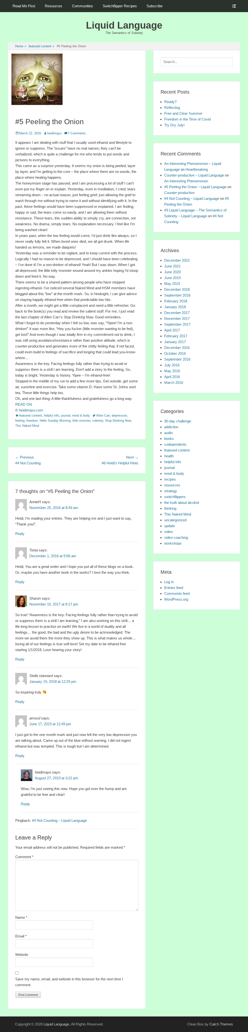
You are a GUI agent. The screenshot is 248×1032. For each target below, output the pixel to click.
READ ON (23, 404)
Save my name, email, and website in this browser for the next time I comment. (69, 982)
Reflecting (172, 107)
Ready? (170, 102)
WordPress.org (176, 599)
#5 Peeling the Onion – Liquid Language (195, 187)
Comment (24, 857)
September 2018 (177, 295)
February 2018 (175, 301)
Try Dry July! (174, 125)
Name (21, 917)
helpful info (51, 415)
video (168, 532)
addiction (171, 427)
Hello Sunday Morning (55, 420)
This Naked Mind (27, 425)
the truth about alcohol (181, 502)
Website (21, 954)
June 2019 (172, 278)
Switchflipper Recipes (120, 6)
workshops (173, 543)
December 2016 (177, 348)
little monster (81, 420)
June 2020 (172, 272)
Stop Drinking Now (118, 420)
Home (20, 46)
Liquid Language (124, 25)
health (169, 456)
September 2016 (177, 359)
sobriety (97, 420)
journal (65, 415)
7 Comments (77, 133)
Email (21, 936)
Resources (53, 6)
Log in (169, 582)
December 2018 (177, 289)
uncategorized (175, 520)
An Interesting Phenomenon (186, 181)
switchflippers (175, 497)
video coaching (176, 537)
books (169, 438)
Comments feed (177, 593)
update (169, 526)
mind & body (81, 415)
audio (168, 433)
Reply (19, 534)
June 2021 (172, 266)
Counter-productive (179, 193)
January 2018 (175, 307)
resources (172, 485)
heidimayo (54, 133)
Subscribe (155, 6)
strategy (170, 491)
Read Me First (24, 6)
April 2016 (172, 377)
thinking (170, 508)
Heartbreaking (197, 169)
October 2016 (175, 353)
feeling (19, 420)
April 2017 (172, 330)
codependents (175, 444)
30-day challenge (177, 421)
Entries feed (173, 588)
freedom (32, 420)
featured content (41, 46)
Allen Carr (103, 415)
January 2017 (175, 342)
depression (119, 415)
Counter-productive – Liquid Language (194, 175)
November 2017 (177, 318)
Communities (82, 6)
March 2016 (173, 382)
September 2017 (177, 324)
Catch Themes (221, 1024)
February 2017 (175, 336)
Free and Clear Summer (183, 113)
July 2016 (171, 365)
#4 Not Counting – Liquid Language (59, 820)
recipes (170, 479)
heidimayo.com (31, 410)
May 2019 (172, 284)
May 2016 (172, 371)
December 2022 (177, 260)
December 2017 (177, 313)
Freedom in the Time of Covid (187, 119)
